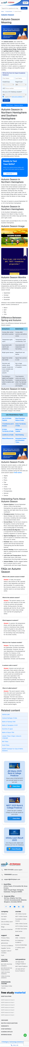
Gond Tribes (5, 745)
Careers (3, 919)
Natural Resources (7, 438)
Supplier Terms (5, 948)
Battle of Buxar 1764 (8, 732)
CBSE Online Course (21, 924)
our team (4, 916)
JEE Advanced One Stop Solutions (6, 969)
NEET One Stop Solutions (5, 973)
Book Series (18, 931)
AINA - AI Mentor (20, 938)
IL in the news (5, 924)
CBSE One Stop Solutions (5, 977)
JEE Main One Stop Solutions (6, 965)
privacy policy (6, 98)
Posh (2, 955)
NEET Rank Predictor (21, 966)
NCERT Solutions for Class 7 (7, 1012)
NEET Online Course (21, 916)
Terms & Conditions (7, 946)
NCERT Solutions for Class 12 (7, 1000)
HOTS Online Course (21, 926)
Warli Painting (19, 435)
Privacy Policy (5, 938)
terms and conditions (17, 96)
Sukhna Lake (6, 714)
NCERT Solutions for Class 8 (7, 1010)
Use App (25, 2)
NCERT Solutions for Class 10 (7, 1005)
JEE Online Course (20, 914)
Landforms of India (7, 435)
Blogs (2, 927)
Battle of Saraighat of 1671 (10, 725)
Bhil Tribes (5, 741)
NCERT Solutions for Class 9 (7, 1007)
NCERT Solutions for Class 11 (7, 1002)
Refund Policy (5, 940)
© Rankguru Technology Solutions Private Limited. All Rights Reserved (14, 1043)
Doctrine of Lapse (7, 729)
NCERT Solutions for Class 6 (7, 1015)
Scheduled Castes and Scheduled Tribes (20, 440)
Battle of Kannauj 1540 (8, 721)
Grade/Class (6, 82)
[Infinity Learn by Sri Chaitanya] (11, 3)
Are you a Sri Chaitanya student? (12, 92)
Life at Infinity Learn (7, 922)
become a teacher (7, 929)
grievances (4, 943)
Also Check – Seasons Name (14, 105)
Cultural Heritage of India (9, 718)
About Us (4, 914)
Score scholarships (21, 945)
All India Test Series (21, 929)
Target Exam (19, 82)
